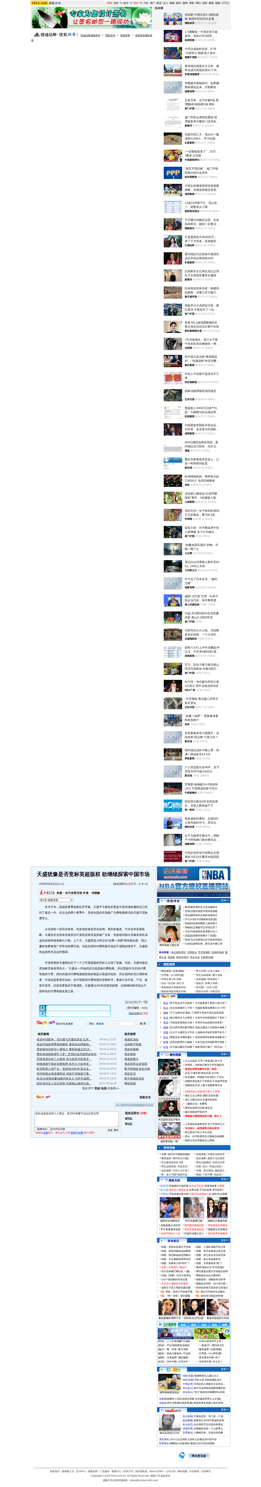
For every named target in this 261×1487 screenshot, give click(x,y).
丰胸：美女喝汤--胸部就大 (210, 1170)
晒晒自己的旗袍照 (180, 1443)
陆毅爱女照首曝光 (218, 1229)
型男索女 (187, 1432)
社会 (165, 1047)
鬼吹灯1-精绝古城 (178, 1190)
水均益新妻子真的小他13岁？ (211, 1003)
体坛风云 (187, 1388)
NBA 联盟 (188, 1375)
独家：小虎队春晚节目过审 (211, 1247)
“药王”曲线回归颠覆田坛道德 (209, 1392)
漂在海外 (164, 1439)
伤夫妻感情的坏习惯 (172, 1162)
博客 (191, 3)
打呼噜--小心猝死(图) (172, 975)
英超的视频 (131, 1049)
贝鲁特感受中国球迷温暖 (203, 911)
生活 (165, 1017)
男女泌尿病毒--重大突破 (209, 975)
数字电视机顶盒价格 (137, 1068)
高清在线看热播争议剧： (198, 1069)
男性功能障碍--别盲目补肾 (210, 1162)
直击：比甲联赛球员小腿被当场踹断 (204, 1136)
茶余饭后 (173, 1240)
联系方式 (128, 1471)
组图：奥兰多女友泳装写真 (211, 1255)
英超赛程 (130, 1054)
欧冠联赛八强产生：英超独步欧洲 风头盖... (64, 1068)
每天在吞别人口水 (169, 1433)
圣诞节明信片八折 (170, 1233)
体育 (116, 3)
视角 (165, 1012)
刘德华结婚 (207, 957)
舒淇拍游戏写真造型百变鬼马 (212, 1287)
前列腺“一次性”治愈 (206, 987)
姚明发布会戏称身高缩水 (203, 915)
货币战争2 (217, 1190)
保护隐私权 (141, 1471)
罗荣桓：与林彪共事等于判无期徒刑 (204, 1064)
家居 (159, 3)
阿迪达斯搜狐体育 (90, 35)
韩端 (187, 923)
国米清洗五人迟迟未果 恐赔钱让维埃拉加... (64, 1083)
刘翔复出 (192, 952)
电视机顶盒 (131, 1039)
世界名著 (194, 1190)
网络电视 (130, 1083)
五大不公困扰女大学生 (182, 1032)
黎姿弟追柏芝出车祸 (218, 1318)
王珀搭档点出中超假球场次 (207, 939)
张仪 (187, 915)
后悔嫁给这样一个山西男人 (208, 1428)
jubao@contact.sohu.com (144, 1480)
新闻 (109, 3)
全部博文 (206, 1471)
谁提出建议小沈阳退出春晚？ (211, 1027)
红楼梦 (221, 1185)
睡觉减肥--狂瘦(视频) (172, 971)
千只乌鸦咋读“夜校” (180, 1012)
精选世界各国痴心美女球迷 (208, 1402)
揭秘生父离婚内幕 (217, 1220)
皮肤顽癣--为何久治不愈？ (175, 1170)
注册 (45, 1132)
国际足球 (110, 35)
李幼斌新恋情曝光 (218, 1225)
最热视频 (175, 1054)
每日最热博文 (178, 952)
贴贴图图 (187, 1420)
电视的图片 (131, 1059)
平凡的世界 (205, 1190)
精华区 (128, 1118)
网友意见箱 (199, 1455)
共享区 (164, 1194)
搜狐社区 (173, 1370)
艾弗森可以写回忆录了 (205, 927)
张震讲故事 (211, 1185)
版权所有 (165, 1475)
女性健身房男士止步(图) (208, 1398)
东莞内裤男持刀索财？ (182, 1042)
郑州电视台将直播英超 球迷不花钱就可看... (64, 1073)
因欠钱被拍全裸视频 (169, 924)
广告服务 (104, 1471)
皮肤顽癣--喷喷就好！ (208, 979)
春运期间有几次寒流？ (182, 1017)
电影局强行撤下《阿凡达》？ (211, 1047)
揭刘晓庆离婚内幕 (194, 1225)
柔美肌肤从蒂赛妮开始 (173, 987)
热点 (165, 1037)
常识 (165, 1022)
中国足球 (187, 1384)
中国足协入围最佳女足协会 (208, 1384)
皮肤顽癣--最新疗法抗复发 (210, 1158)
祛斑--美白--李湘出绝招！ (210, 1166)
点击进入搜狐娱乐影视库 (174, 1283)
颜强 (187, 907)
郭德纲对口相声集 (179, 1185)
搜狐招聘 (93, 1471)
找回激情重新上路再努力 (203, 923)
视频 (172, 3)
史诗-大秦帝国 (192, 1073)
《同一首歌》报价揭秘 (178, 1295)
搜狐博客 (173, 901)
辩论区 (128, 1123)
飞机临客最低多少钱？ (182, 1022)
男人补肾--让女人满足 (208, 971)
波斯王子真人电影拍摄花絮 (176, 1287)
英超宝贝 (130, 1073)
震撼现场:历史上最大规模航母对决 (203, 1085)
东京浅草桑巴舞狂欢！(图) (175, 1271)
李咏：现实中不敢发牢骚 (179, 1291)
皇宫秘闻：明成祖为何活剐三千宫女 (204, 1077)
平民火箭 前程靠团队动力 (208, 1379)
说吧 (204, 3)
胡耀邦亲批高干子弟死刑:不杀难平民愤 (206, 1081)
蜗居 (214, 1069)
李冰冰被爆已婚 (193, 1220)
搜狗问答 (168, 996)
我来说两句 (120, 883)
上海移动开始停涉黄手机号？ (211, 1032)
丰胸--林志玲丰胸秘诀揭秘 (175, 1154)
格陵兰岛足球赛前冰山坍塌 (199, 1140)
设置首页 (55, 1471)
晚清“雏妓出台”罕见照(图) (210, 1267)
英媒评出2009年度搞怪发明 (209, 1420)
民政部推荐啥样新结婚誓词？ (211, 1037)
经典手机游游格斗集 (200, 1194)
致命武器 (206, 1073)
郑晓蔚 (188, 927)
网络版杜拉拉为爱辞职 (208, 1275)
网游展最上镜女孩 (169, 945)
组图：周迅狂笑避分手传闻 (176, 1247)
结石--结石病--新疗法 (172, 983)
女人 (165, 3)
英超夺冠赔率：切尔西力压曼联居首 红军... (64, 1039)
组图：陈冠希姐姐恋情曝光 (176, 1255)
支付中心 (81, 1471)
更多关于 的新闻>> (100, 1088)
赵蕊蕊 (188, 935)
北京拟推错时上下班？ (182, 1007)
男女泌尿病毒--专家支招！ (175, 1166)
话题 (165, 1032)
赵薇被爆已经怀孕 (170, 1225)
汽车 (146, 3)
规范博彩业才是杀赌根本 (203, 907)
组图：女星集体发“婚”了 (209, 1263)
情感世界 (187, 1428)
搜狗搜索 (46, 1023)
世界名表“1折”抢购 (171, 979)
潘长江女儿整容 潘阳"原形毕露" (202, 1095)
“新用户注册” (77, 1132)
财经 (135, 3)
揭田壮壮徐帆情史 (170, 1220)
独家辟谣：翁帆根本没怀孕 (211, 1279)
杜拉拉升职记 (196, 1185)
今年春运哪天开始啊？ (182, 1047)
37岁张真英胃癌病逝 (169, 1098)
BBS (198, 3)
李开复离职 (204, 952)
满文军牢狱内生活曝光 (212, 1291)
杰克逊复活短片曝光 (169, 1119)
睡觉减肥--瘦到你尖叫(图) (175, 1158)
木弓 (187, 919)
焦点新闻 (187, 1416)
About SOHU (156, 1471)
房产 (152, 3)
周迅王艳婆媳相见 (194, 1229)
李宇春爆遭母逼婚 (170, 1229)
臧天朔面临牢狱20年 (196, 1112)
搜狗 (217, 3)
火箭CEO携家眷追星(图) (203, 919)
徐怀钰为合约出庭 (193, 1318)
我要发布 (145, 1097)
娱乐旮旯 (187, 1424)
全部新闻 (194, 1471)
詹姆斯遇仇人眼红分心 (206, 1375)
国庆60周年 (182, 957)
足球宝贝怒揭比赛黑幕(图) (179, 1402)
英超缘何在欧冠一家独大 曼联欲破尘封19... (64, 1049)
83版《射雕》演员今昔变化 (176, 1275)
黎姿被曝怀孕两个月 (170, 1318)
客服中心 (116, 1471)
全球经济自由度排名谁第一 (210, 1022)
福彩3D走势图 (219, 1194)
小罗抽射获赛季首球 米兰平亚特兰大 (205, 1124)
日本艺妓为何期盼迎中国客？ (211, 1042)
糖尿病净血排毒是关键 (173, 991)
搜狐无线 (174, 1180)
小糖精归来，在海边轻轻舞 (208, 1432)
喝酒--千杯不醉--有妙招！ (210, 1174)
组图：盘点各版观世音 (208, 1259)
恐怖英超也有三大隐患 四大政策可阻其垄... (64, 1059)
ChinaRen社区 (173, 1410)
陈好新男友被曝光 (218, 1233)
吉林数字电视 (133, 1044)
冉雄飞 (188, 939)
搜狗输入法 (68, 1471)
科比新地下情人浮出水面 (198, 1132)
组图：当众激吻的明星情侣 (176, 1259)
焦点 (165, 1007)
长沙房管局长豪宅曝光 (182, 1027)
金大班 (215, 1073)
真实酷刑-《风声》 (169, 1078)
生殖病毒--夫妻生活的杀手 (210, 1154)
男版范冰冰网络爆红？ (182, 1037)
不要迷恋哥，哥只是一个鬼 (208, 1416)
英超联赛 (125, 35)
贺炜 (187, 911)
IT (141, 3)
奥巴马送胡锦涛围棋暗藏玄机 (210, 1388)
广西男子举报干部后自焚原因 (208, 1012)
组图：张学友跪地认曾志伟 (211, 1251)
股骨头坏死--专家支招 (208, 991)
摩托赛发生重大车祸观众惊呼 (212, 1271)
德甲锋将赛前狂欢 (169, 1392)
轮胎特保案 (218, 952)
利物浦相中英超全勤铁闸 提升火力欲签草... (64, 1064)
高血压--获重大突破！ (208, 983)
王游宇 (188, 931)
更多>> (225, 900)
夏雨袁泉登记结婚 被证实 (198, 1107)
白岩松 (188, 943)
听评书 (164, 1185)
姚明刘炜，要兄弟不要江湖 (207, 943)
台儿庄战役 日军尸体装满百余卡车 (203, 1060)
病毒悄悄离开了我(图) (205, 935)
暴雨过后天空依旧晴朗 (202, 1443)
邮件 (178, 3)
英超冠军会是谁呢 (135, 1064)
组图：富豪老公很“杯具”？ (175, 1263)
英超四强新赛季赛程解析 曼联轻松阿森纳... (64, 1044)
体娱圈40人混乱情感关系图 (179, 1398)
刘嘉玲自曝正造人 (194, 1233)
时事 (165, 1042)
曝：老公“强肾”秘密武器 (174, 1174)
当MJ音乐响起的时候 (211, 1295)
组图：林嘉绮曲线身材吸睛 (176, 1251)
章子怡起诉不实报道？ (182, 1003)
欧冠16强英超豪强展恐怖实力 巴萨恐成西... (64, 1078)
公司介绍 (171, 1471)
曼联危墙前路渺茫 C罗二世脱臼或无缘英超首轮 (67, 1054)
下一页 (142, 1002)
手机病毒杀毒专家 (179, 1194)
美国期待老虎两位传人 (205, 931)
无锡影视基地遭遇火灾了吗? (210, 1007)
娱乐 (126, 3)
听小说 (164, 1190)
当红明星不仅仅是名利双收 (208, 1424)
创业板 (171, 957)
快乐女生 (195, 957)
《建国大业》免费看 (196, 1103)
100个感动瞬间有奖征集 (174, 1279)
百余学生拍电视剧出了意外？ (211, 1017)
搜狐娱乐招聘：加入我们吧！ (212, 1283)
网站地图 (182, 1471)
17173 (225, 3)
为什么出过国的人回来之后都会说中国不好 (193, 1439)
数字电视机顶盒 (134, 1078)
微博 (185, 3)
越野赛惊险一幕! (169, 1141)
